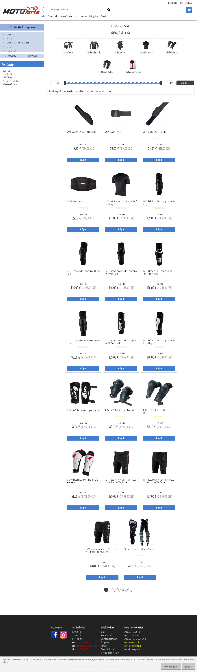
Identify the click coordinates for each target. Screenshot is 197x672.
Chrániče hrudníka (94, 52)
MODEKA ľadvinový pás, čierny (154, 131)
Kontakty (104, 16)
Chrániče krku (68, 52)
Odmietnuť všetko (170, 666)
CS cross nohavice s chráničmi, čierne (138, 549)
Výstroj (119, 26)
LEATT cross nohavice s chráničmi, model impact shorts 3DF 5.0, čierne (121, 481)
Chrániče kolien (107, 72)
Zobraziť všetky (10, 55)
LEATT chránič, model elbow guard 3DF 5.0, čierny (159, 203)
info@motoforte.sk (10, 84)
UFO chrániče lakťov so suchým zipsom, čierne (158, 411)
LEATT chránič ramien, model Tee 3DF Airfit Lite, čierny (121, 203)
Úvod (113, 26)
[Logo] (21, 10)
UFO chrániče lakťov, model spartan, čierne (83, 410)
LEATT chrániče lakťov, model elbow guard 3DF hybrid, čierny (121, 272)
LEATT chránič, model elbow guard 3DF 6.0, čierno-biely (159, 342)
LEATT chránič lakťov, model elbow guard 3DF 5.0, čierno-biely (120, 342)
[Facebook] (55, 631)
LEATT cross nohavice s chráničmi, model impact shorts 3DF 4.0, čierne (102, 550)
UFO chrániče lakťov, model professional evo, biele (82, 481)
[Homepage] (41, 16)
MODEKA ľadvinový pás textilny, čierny (81, 131)
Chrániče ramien (146, 52)
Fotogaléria (93, 16)
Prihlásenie (172, 2)
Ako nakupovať (61, 16)
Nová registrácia (185, 2)
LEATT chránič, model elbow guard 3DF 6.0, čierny (83, 272)
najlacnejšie (68, 91)
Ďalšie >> (135, 590)
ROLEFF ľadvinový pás (75, 201)
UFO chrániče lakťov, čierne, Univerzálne (120, 410)
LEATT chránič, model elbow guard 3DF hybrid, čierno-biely (157, 272)
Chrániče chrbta (120, 52)
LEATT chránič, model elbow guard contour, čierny (83, 342)
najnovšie (89, 91)
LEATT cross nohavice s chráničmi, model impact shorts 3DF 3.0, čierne (158, 481)
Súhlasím (188, 666)
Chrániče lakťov (172, 52)
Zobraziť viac (32, 55)
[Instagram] (63, 631)
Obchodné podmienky (78, 16)
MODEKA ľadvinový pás (113, 131)
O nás (50, 16)
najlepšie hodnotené (103, 91)
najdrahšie (79, 91)
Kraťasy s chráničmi (133, 72)
